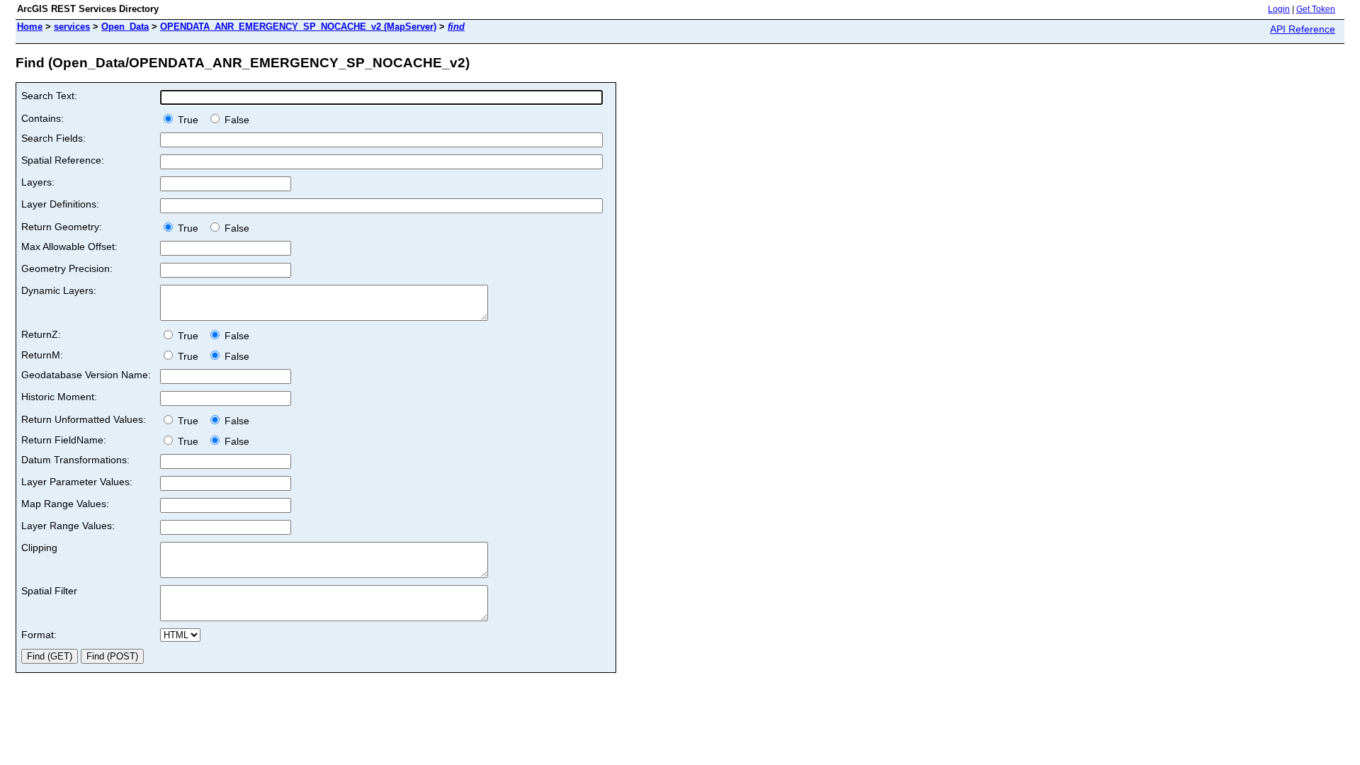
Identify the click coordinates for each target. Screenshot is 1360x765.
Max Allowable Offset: (69, 246)
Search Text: (49, 95)
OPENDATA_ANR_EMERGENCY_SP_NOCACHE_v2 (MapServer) (298, 26)
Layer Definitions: (60, 204)
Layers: (38, 182)
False (235, 119)
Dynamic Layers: (58, 290)
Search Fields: (53, 138)
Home (29, 26)
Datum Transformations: (75, 459)
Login (1279, 9)
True (189, 119)
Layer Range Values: (68, 525)
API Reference (1302, 29)
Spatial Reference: (62, 160)
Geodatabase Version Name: (86, 374)
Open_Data (125, 26)
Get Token (1315, 9)
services (72, 26)
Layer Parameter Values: (76, 481)
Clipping (39, 547)
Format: (39, 634)
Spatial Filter (49, 590)
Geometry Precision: (67, 268)
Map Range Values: (65, 503)
